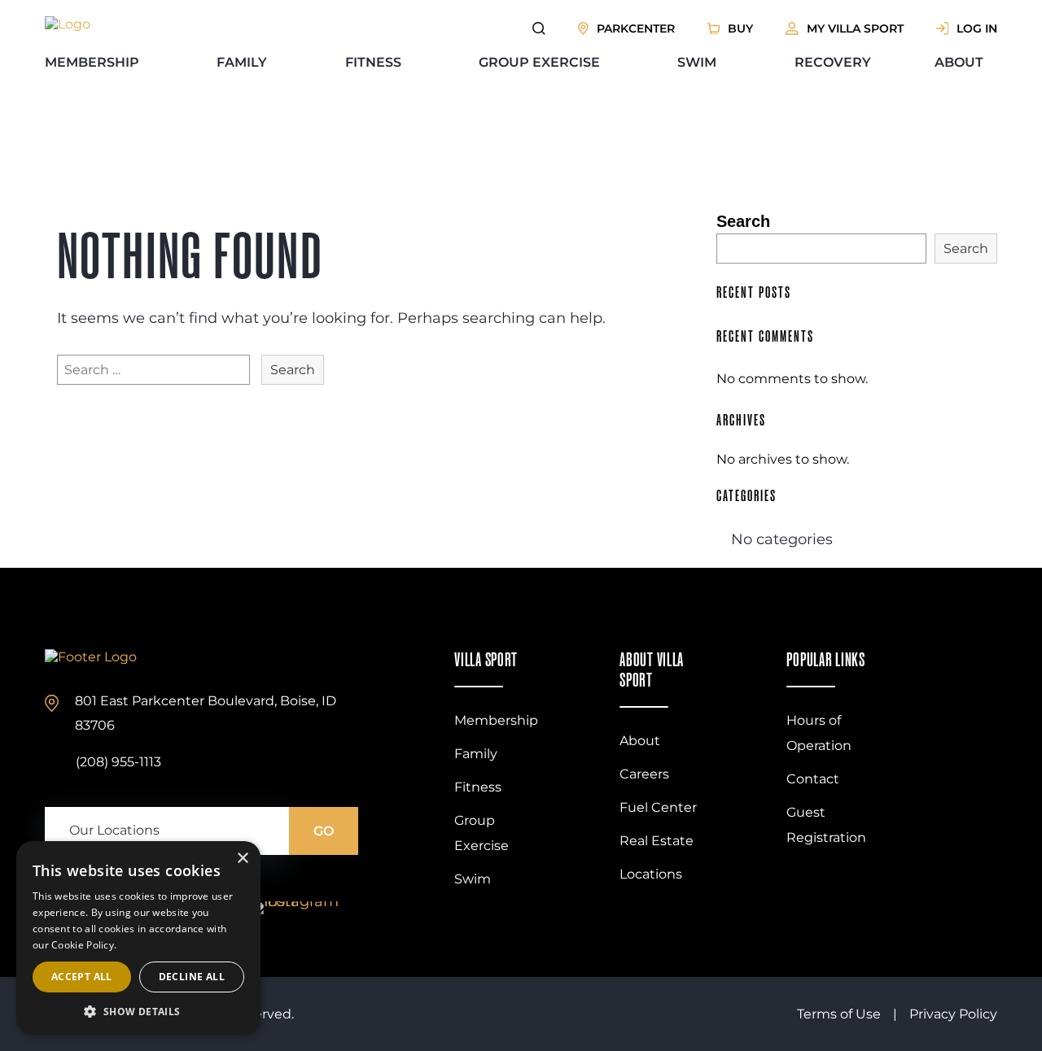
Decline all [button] (192, 976)
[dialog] (138, 938)
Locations (651, 874)
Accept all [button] (81, 976)
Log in (977, 28)
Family (242, 62)
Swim (696, 62)
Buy (740, 28)
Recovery (833, 62)
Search (743, 221)
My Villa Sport (855, 28)
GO (323, 831)
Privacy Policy (953, 1014)
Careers (644, 774)
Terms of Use (839, 1014)
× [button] (242, 859)
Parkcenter (636, 28)
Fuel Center (658, 807)
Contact (812, 779)
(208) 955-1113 (118, 762)
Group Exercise (539, 62)
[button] (138, 1010)
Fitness (373, 62)
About (959, 62)
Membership (92, 62)
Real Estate (657, 840)
